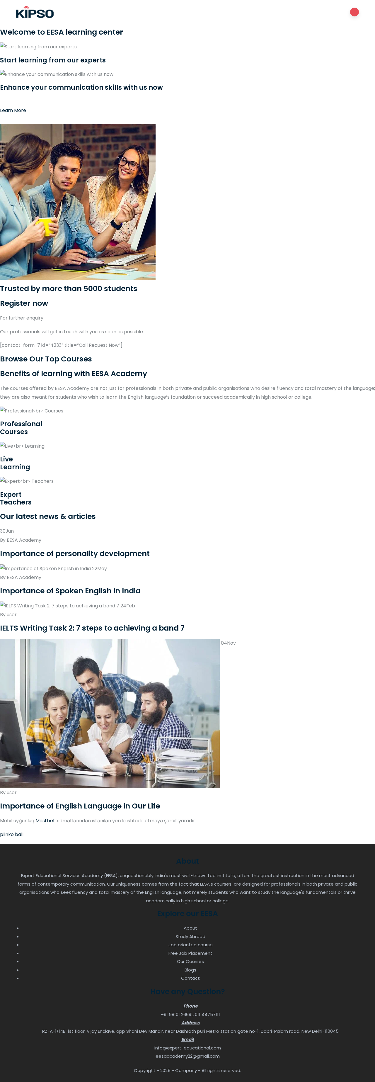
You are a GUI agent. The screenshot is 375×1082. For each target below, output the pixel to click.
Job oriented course (190, 945)
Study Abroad (190, 936)
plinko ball (11, 834)
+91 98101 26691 (177, 1014)
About (190, 928)
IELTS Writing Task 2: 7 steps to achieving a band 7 (92, 628)
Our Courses (190, 961)
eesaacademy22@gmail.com (188, 1056)
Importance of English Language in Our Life (80, 806)
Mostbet (45, 820)
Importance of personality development (75, 553)
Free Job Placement (190, 953)
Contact (190, 978)
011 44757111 (207, 1014)
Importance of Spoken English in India (70, 591)
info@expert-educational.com (187, 1048)
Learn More (13, 110)
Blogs (190, 970)
